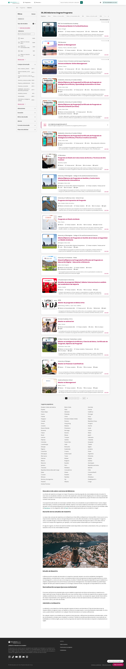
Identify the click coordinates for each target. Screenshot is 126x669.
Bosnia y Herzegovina (47, 479)
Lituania (43, 426)
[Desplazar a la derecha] (108, 16)
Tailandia (90, 440)
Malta (89, 433)
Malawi (66, 458)
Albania (66, 481)
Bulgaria (66, 460)
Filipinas (43, 440)
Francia (90, 409)
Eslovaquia (44, 454)
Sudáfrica (90, 412)
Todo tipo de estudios (25, 28)
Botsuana (67, 447)
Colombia (43, 442)
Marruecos (44, 456)
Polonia (66, 421)
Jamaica (43, 465)
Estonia (66, 433)
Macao (66, 435)
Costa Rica (44, 451)
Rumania (43, 430)
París (66, 508)
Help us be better (118, 664)
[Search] (81, 2)
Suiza (89, 416)
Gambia (90, 460)
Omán (89, 451)
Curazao (43, 474)
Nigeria (43, 449)
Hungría (90, 423)
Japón (89, 435)
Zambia (66, 440)
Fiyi (65, 479)
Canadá (43, 421)
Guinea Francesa (45, 484)
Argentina (90, 454)
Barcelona (47, 508)
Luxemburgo (44, 444)
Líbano (90, 430)
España (43, 409)
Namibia (66, 477)
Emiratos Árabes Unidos (71, 419)
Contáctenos (63, 650)
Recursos (38, 2)
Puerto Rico (67, 442)
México (43, 460)
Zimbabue (90, 477)
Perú (65, 465)
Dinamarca (67, 428)
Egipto (90, 447)
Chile (89, 470)
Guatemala (67, 449)
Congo (90, 481)
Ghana (66, 472)
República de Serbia (93, 465)
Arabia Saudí (67, 454)
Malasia (66, 426)
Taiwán (90, 444)
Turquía (66, 437)
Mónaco (43, 477)
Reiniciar (33, 14)
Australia (90, 407)
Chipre (43, 433)
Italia (65, 409)
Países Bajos (44, 412)
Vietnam (43, 458)
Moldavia (66, 467)
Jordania (90, 449)
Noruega (66, 430)
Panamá (43, 481)
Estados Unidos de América (48, 407)
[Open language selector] (100, 2)
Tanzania (43, 467)
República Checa (92, 421)
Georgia (43, 447)
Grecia (42, 423)
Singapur (43, 419)
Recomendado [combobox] (104, 19)
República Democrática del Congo (50, 470)
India (65, 444)
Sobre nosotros (63, 644)
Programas (27, 2)
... (80, 398)
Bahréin (90, 467)
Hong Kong (67, 423)
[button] (21, 19)
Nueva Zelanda (45, 428)
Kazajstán (90, 442)
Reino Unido (67, 407)
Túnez (66, 456)
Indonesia (90, 437)
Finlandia (66, 414)
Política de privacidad (106, 665)
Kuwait (90, 474)
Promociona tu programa (66, 647)
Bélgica (90, 419)
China (66, 416)
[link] (29, 7)
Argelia (90, 458)
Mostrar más (21, 59)
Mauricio (43, 463)
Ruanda (66, 463)
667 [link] (84, 398)
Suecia (42, 414)
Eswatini (66, 474)
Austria (90, 426)
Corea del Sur (68, 470)
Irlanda (43, 416)
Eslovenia (90, 456)
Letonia (43, 437)
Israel (89, 428)
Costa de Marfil (92, 472)
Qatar (42, 472)
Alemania (66, 412)
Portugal (90, 414)
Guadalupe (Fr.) (92, 479)
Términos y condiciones (96, 665)
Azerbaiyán (91, 463)
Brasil (42, 435)
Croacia (66, 451)
